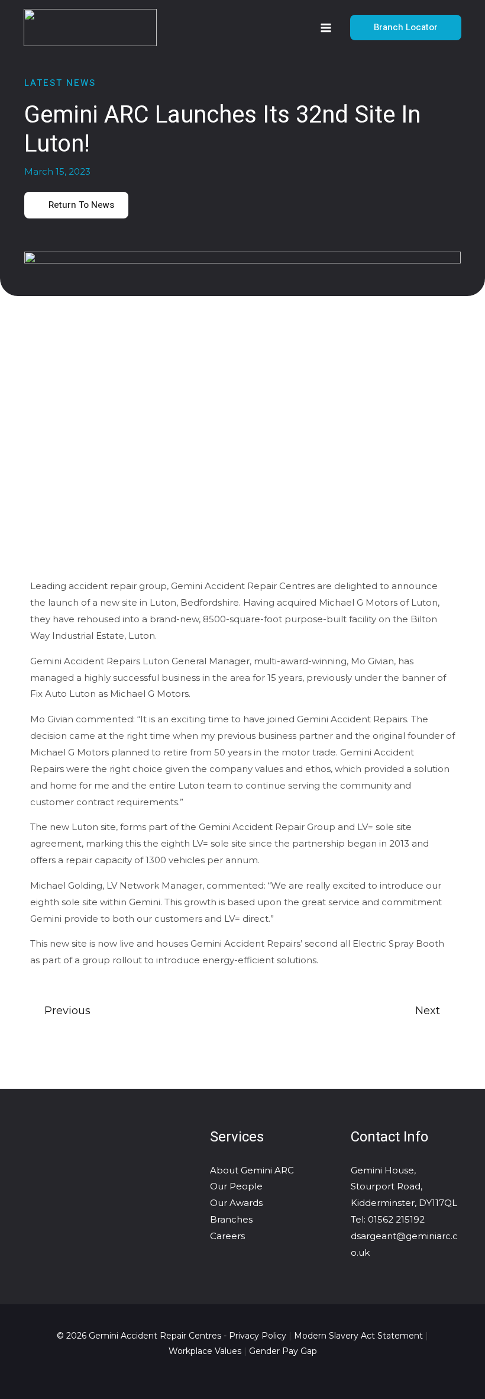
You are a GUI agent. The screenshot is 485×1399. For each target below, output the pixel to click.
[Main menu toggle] (326, 27)
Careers (227, 1236)
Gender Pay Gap (283, 1351)
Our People (236, 1186)
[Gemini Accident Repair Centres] (90, 27)
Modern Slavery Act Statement (358, 1335)
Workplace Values (205, 1351)
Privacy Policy (257, 1335)
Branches (231, 1219)
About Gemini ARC (252, 1170)
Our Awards (236, 1202)
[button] (405, 27)
